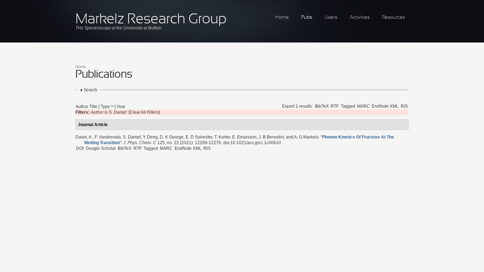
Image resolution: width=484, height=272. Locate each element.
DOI (80, 148)
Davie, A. (83, 137)
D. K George (172, 137)
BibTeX (322, 106)
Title (93, 106)
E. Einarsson (244, 137)
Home (282, 17)
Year (121, 106)
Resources (393, 17)
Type (105, 106)
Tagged (348, 106)
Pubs (306, 17)
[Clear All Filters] (144, 112)
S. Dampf (132, 137)
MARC (363, 106)
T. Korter (222, 137)
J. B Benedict (271, 137)
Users (331, 17)
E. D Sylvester (199, 137)
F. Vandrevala (108, 137)
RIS (404, 106)
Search (90, 89)
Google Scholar (101, 148)
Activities (360, 17)
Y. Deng (150, 137)
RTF (335, 106)
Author (81, 106)
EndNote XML (385, 106)
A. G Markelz (306, 137)
